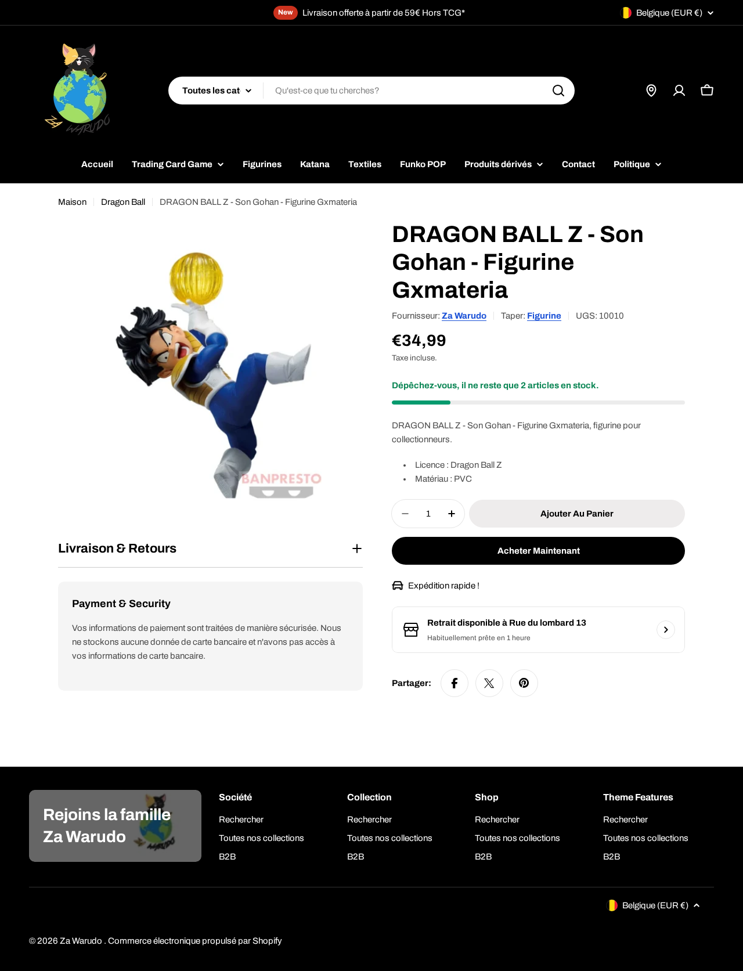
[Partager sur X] (489, 683)
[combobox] (371, 90)
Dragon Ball (123, 202)
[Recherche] (558, 91)
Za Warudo (464, 315)
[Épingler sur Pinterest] (524, 683)
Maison (72, 202)
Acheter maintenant (538, 550)
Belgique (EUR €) (669, 12)
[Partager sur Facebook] (454, 683)
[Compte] (679, 91)
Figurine (544, 315)
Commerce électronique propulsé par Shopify (195, 940)
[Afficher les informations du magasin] (666, 629)
